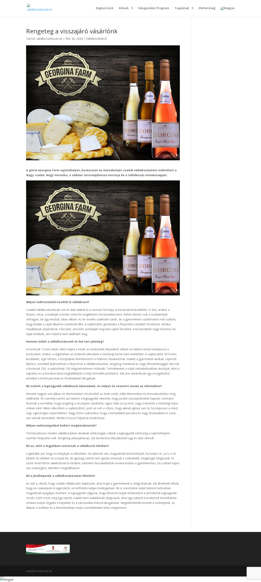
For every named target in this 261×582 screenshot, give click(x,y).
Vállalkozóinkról (96, 38)
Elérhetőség (206, 8)
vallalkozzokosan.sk (49, 38)
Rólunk (124, 8)
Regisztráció (105, 8)
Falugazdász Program (153, 8)
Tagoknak (182, 8)
